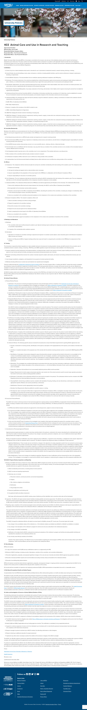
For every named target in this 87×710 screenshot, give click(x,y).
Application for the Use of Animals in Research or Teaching (18, 651)
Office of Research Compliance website (57, 285)
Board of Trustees (21, 680)
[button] (82, 1)
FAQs (18, 694)
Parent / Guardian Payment (46, 688)
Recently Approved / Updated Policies (44, 5)
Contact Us (19, 688)
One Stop (42, 686)
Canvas (19, 686)
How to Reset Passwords (46, 691)
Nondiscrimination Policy (51, 704)
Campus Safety (20, 683)
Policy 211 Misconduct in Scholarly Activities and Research (46, 619)
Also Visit (78, 5)
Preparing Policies (69, 5)
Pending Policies (59, 5)
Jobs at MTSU (43, 680)
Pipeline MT (43, 694)
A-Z (68, 1)
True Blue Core (66, 688)
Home (17, 5)
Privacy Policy (43, 696)
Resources (65, 680)
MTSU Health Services (19, 588)
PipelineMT (57, 1)
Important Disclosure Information (25, 696)
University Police (67, 691)
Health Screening (8, 654)
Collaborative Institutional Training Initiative (29, 264)
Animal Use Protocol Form (31, 423)
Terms (59, 704)
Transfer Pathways (67, 686)
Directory (72, 1)
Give (79, 1)
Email (18, 691)
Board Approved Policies (26, 5)
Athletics (64, 1)
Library (42, 683)
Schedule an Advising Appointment (71, 683)
